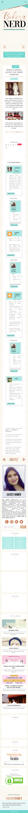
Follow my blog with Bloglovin (14, 775)
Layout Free (14, 78)
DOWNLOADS (20, 541)
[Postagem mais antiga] (24, 461)
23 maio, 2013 (16, 384)
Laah (16, 378)
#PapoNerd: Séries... (14, 630)
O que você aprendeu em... (14, 705)
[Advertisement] (14, 582)
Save (20, 144)
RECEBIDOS (8, 539)
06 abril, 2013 (16, 299)
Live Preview (10, 131)
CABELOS (20, 542)
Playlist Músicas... (14, 648)
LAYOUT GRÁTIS (8, 548)
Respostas (14, 198)
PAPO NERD (8, 537)
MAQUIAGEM (8, 546)
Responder (10, 193)
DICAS (20, 539)
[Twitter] (21, 523)
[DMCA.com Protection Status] (14, 784)
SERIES (8, 544)
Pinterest (8, 431)
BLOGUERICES (20, 548)
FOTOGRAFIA (8, 542)
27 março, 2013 (16, 173)
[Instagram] (11, 523)
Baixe (20, 131)
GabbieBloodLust (17, 296)
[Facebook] (7, 523)
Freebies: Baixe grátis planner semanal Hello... (14, 667)
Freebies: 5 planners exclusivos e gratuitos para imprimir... (14, 686)
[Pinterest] (16, 523)
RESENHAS (20, 537)
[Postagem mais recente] (4, 461)
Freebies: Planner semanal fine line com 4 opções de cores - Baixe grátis (14, 54)
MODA (8, 541)
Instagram (14, 430)
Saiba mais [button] (6, 807)
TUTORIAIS (20, 546)
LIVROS (20, 544)
